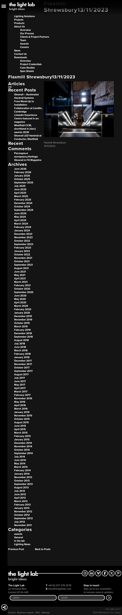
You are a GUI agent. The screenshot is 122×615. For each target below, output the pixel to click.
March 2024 (21, 223)
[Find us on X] (112, 573)
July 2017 (19, 377)
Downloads (20, 57)
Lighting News (22, 544)
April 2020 (20, 302)
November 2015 (23, 415)
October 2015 (22, 419)
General (18, 537)
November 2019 (23, 319)
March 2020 (21, 306)
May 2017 (19, 384)
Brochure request (25, 612)
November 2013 (23, 477)
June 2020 (20, 295)
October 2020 (22, 288)
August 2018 (21, 340)
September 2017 (23, 371)
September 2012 (23, 518)
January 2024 (22, 230)
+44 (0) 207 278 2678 (59, 585)
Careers (24, 47)
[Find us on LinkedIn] (91, 573)
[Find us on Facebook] (105, 573)
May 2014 (19, 463)
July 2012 (19, 521)
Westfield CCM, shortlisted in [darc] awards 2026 (25, 129)
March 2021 (21, 282)
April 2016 (20, 405)
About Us (19, 26)
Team (23, 40)
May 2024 (20, 216)
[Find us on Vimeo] (98, 573)
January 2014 (21, 473)
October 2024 (22, 206)
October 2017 (21, 367)
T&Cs (37, 612)
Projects (18, 19)
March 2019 (21, 326)
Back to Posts (42, 549)
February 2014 (22, 470)
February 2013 (22, 504)
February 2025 (22, 199)
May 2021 (19, 275)
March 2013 (21, 501)
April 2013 (20, 497)
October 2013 (22, 480)
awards (18, 534)
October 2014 (22, 449)
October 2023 (22, 240)
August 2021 (21, 268)
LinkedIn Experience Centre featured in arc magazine (26, 119)
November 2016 (23, 398)
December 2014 (23, 443)
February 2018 (22, 353)
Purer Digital (115, 612)
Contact (12, 612)
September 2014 (23, 453)
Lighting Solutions (24, 16)
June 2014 (20, 460)
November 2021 (23, 258)
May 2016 (19, 401)
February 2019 (22, 329)
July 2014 (19, 456)
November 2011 (23, 525)
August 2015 (21, 422)
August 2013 (21, 487)
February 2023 (22, 247)
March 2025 (21, 196)
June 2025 (20, 189)
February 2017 (22, 395)
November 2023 (23, 237)
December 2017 (23, 360)
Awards (24, 43)
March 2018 (21, 350)
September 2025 (23, 182)
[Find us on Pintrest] (118, 573)
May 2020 (20, 299)
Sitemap (46, 612)
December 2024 (23, 203)
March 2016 (21, 408)
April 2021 (20, 278)
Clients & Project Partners (34, 36)
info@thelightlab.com (59, 588)
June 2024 (20, 213)
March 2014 (21, 467)
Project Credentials (31, 64)
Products (19, 23)
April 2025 (20, 192)
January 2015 (21, 439)
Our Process (27, 33)
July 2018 (19, 343)
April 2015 (20, 429)
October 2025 (22, 179)
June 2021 (20, 271)
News (17, 50)
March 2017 (20, 391)
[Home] (21, 7)
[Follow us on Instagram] (85, 573)
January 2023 (22, 251)
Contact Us (20, 54)
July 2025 (19, 186)
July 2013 (19, 491)
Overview (25, 30)
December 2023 (23, 234)
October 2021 (22, 261)
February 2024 (22, 227)
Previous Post (16, 549)
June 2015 (20, 425)
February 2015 (22, 436)
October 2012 (22, 515)
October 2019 (22, 323)
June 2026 (20, 168)
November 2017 (23, 364)
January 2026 (22, 175)
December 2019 (23, 316)
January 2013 (21, 508)
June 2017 (20, 381)
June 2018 (20, 347)
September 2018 (23, 336)
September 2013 (23, 484)
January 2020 (22, 312)
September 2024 (23, 210)
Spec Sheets (27, 71)
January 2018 (21, 357)
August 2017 (21, 374)
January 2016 (21, 412)
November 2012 (23, 511)
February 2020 (22, 309)
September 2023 (23, 244)
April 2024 (20, 220)
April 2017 (20, 388)
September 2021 (23, 264)
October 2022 (22, 254)
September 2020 (23, 292)
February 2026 (22, 172)
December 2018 (23, 333)
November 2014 (23, 446)
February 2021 (22, 285)
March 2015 (21, 432)
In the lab (19, 540)
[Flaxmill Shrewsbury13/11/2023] (79, 136)
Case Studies (27, 67)
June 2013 (20, 494)
